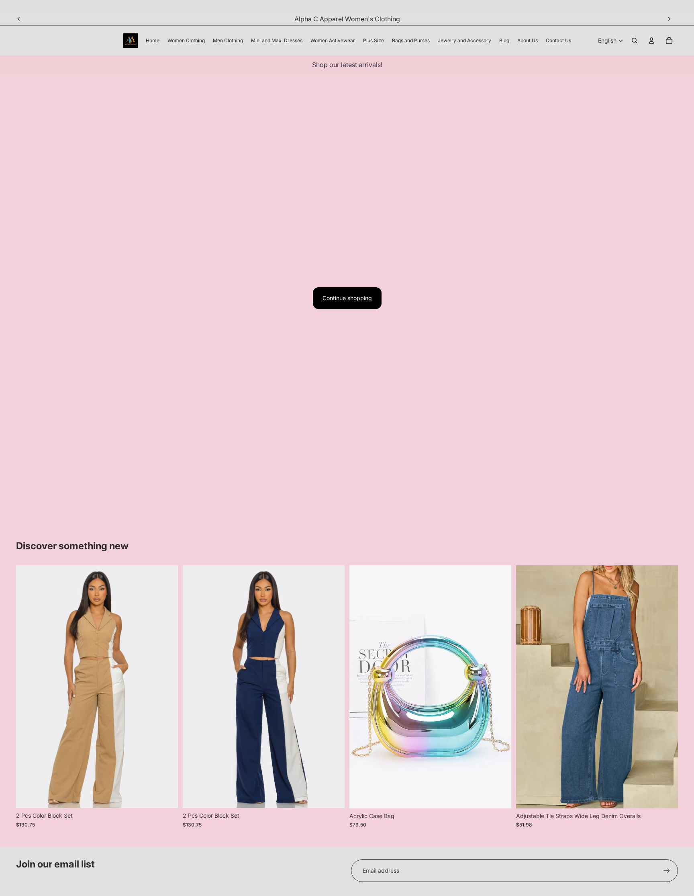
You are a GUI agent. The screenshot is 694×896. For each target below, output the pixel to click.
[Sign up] (666, 870)
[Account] (651, 40)
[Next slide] (669, 19)
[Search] (634, 40)
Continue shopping (347, 298)
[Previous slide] (19, 19)
